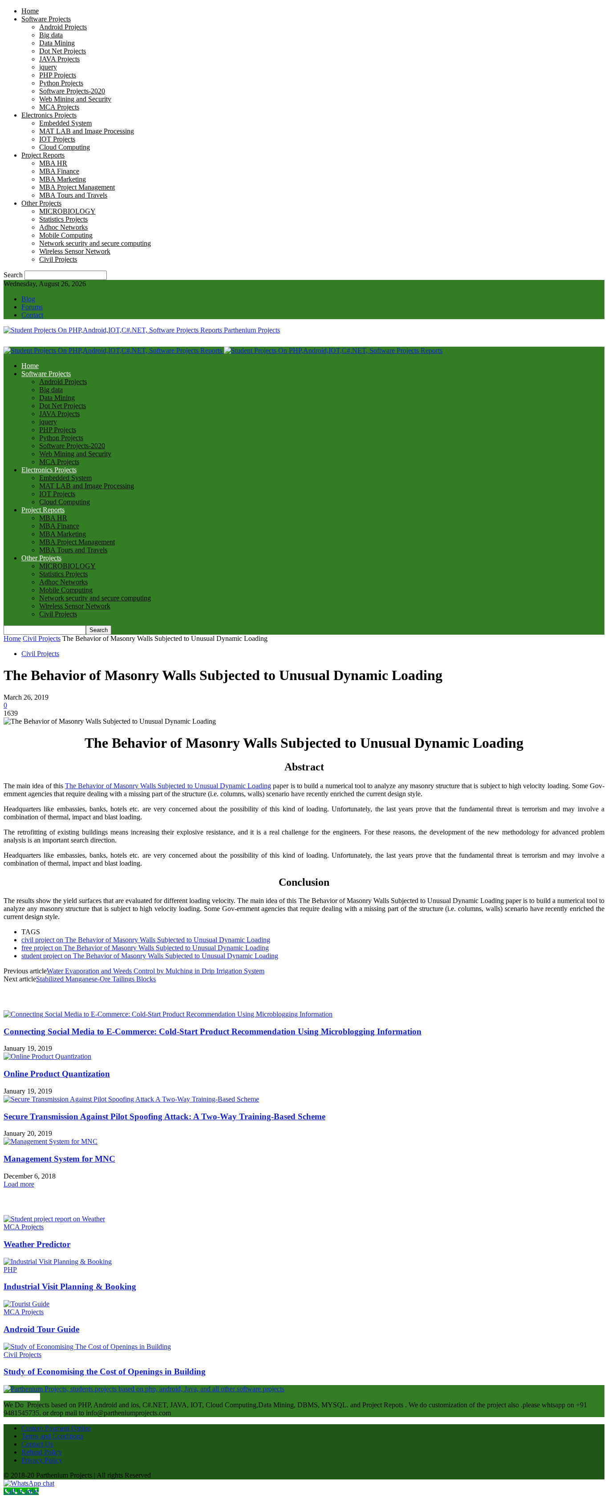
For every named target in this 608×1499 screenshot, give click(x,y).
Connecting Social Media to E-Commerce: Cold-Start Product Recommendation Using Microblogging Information (213, 1031)
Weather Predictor (37, 1244)
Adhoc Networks (63, 227)
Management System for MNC (59, 1158)
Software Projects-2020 (72, 91)
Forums (32, 307)
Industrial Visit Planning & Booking (70, 1286)
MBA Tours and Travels (73, 195)
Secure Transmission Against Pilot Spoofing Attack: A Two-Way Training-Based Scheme (164, 1116)
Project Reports (43, 155)
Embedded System (65, 123)
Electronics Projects (49, 115)
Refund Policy (41, 1452)
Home (30, 11)
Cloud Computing (64, 147)
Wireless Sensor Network (74, 251)
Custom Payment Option (56, 1428)
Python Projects (61, 83)
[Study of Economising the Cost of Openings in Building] (87, 1346)
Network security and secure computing (95, 243)
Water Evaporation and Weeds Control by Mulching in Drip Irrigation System (155, 971)
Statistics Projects (63, 219)
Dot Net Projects (62, 51)
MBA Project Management (77, 187)
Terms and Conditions (52, 1436)
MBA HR (53, 163)
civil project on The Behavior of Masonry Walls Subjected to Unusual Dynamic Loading (145, 940)
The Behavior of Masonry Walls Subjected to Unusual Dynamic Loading (168, 786)
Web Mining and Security (75, 99)
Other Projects (41, 203)
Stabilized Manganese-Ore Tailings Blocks (96, 979)
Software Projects (46, 19)
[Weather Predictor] (54, 1219)
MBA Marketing (62, 179)
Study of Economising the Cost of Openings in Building (105, 1371)
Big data (51, 35)
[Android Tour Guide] (26, 1304)
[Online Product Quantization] (47, 1056)
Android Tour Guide (41, 1329)
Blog (28, 299)
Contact (32, 315)
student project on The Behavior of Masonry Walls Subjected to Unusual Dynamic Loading (149, 956)
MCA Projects (59, 107)
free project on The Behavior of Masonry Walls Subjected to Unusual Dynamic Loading (145, 948)
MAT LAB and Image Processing (86, 131)
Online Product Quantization (57, 1073)
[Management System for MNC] (50, 1141)
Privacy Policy (41, 1460)
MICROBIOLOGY (67, 211)
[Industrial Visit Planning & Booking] (58, 1261)
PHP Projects (57, 75)
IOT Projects (57, 139)
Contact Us (37, 1444)
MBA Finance (59, 171)
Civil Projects (58, 259)
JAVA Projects (59, 59)
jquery (48, 67)
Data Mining (57, 43)
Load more (19, 1184)
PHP (10, 1269)
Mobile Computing (66, 235)
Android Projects (63, 27)
